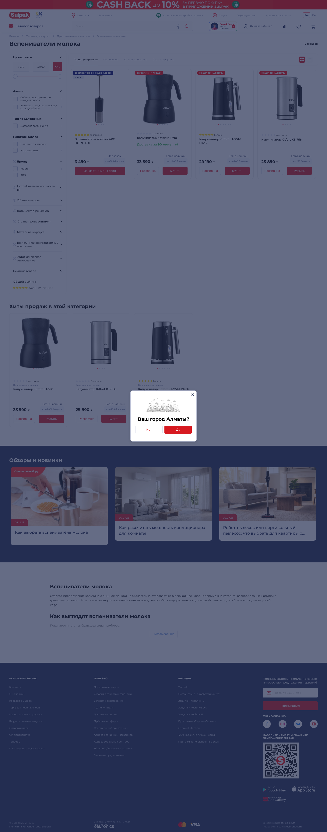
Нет (149, 429)
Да (178, 429)
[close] (192, 394)
